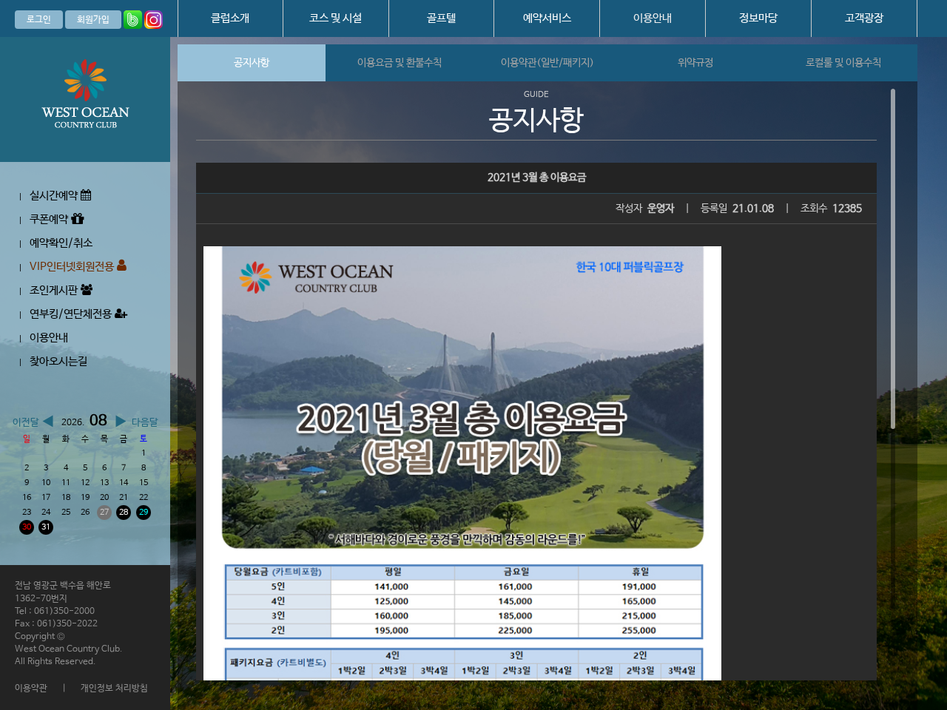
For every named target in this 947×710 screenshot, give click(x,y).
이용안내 (652, 18)
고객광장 (864, 18)
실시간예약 (55, 195)
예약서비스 (547, 18)
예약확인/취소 (61, 243)
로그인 (39, 20)
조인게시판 (55, 290)
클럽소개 (230, 18)
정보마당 (758, 18)
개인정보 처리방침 (114, 688)
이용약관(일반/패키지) (547, 63)
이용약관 (31, 688)
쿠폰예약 (50, 219)
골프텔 (441, 18)
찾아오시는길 (58, 361)
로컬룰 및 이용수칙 (843, 63)
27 (104, 512)
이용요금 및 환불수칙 (399, 63)
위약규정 (695, 63)
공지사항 (251, 63)
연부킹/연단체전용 (72, 314)
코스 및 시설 (335, 18)
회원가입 (93, 20)
